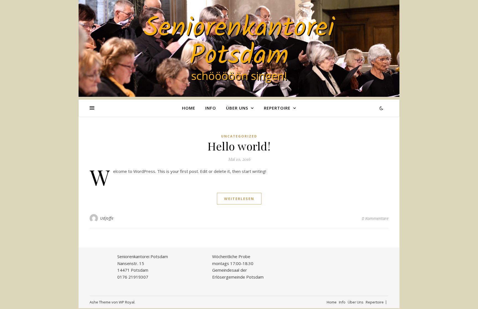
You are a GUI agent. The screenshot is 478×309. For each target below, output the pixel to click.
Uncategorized (239, 136)
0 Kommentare (375, 218)
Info (210, 108)
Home (188, 108)
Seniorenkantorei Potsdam (239, 42)
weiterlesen (239, 198)
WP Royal (126, 302)
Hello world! (239, 146)
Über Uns (237, 108)
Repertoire (277, 108)
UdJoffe (107, 218)
